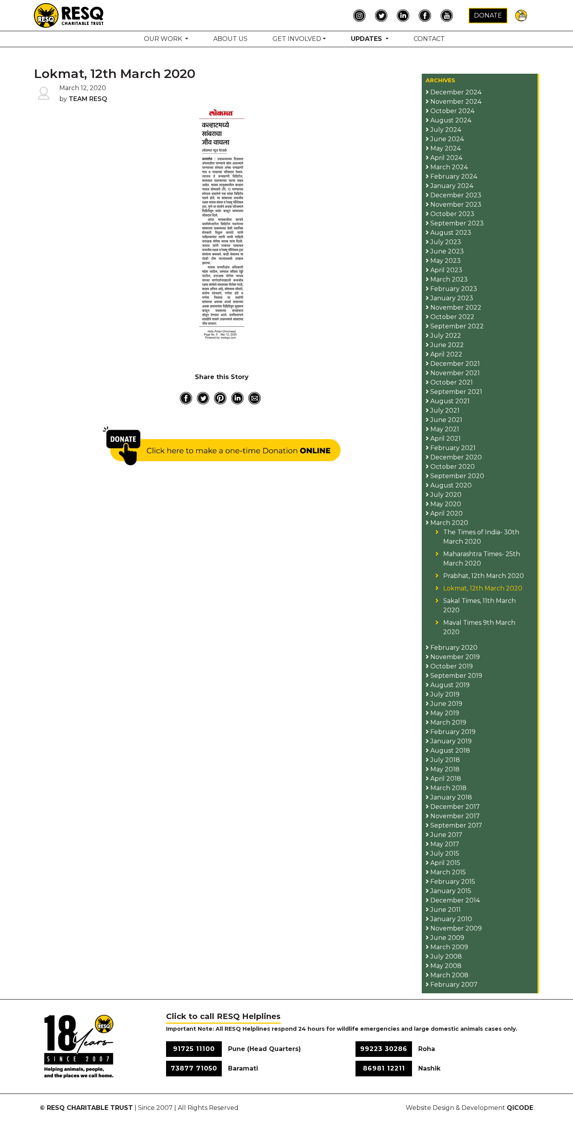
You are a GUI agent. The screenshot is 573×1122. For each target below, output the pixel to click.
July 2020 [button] (445, 494)
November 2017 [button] (454, 816)
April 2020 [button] (446, 513)
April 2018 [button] (445, 778)
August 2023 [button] (450, 232)
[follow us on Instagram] (361, 15)
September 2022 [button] (456, 326)
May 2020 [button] (445, 504)
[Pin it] (220, 398)
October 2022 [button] (451, 317)
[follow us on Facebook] (427, 15)
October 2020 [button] (452, 466)
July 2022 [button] (445, 335)
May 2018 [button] (444, 769)
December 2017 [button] (454, 806)
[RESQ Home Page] (69, 15)
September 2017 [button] (455, 825)
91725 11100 (194, 1049)
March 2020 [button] (448, 522)
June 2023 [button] (446, 251)
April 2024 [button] (445, 157)
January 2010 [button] (450, 919)
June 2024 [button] (446, 139)
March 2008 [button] (449, 975)
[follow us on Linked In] (405, 15)
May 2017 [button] (444, 844)
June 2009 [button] (446, 937)
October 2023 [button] (451, 214)
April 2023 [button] (445, 270)
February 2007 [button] (453, 984)
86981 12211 (384, 1068)
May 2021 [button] (444, 429)
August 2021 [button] (449, 401)
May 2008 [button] (445, 966)
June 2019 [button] (445, 703)
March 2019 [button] (447, 722)
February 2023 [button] (453, 288)
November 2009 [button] (455, 928)
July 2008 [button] (445, 956)
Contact (429, 39)
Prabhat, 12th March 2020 (483, 576)
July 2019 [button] (444, 694)
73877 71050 (194, 1068)
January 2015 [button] (450, 891)
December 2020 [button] (455, 457)
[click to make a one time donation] (222, 445)
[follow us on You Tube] (448, 15)
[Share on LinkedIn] (237, 398)
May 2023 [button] (445, 260)
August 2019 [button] (449, 685)
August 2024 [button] (450, 120)
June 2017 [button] (445, 834)
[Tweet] (203, 398)
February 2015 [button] (452, 881)
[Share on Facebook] (186, 398)
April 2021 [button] (445, 438)
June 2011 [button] (445, 909)
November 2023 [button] (455, 204)
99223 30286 (383, 1049)
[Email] (254, 398)
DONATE (488, 15)
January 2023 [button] (451, 298)
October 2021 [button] (451, 382)
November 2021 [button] (454, 373)
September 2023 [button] (456, 223)
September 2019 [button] (455, 675)
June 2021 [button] (445, 420)
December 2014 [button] (454, 900)
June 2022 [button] (446, 345)
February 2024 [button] (453, 176)
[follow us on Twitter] (383, 15)
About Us (230, 39)
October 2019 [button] (451, 666)
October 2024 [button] (451, 111)
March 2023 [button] (448, 279)
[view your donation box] (521, 15)
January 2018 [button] (450, 797)
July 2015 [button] (444, 853)
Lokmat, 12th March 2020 (482, 588)
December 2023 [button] (455, 195)
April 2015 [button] (444, 863)
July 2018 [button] (444, 760)
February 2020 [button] (453, 647)
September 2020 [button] (456, 476)
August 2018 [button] (449, 750)
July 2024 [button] (445, 129)
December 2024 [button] (455, 92)
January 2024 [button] (451, 186)
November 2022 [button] (455, 307)
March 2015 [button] (447, 872)
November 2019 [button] (454, 657)
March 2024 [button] (448, 167)
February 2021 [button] (452, 448)
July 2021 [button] (444, 410)
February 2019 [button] (452, 732)
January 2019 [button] (450, 741)
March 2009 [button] (448, 947)
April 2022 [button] (445, 354)
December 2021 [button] (454, 363)
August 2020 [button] (450, 485)
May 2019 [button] (444, 713)
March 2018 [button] (448, 788)
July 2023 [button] (445, 242)
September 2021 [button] (455, 391)
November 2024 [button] (455, 101)
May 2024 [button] (445, 148)
